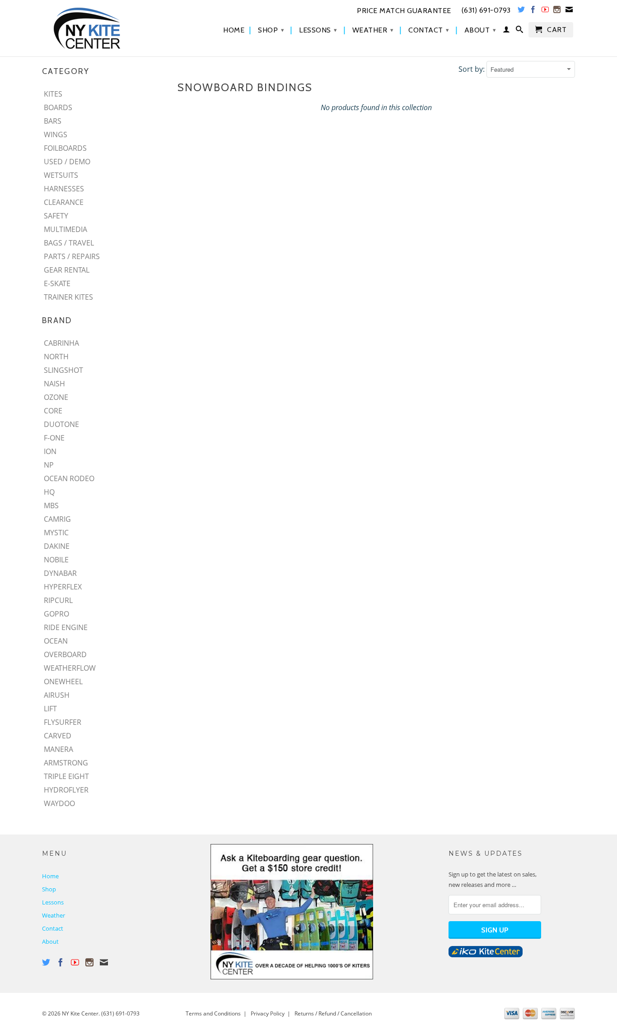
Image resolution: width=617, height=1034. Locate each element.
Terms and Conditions (213, 1013)
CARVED (57, 736)
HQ (49, 492)
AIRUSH (57, 695)
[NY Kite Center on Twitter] (521, 11)
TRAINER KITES (68, 297)
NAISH (54, 384)
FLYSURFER (62, 722)
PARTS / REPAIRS (72, 256)
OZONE (56, 397)
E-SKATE (57, 283)
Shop (271, 30)
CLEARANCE (64, 202)
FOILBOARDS (65, 148)
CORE (53, 411)
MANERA (58, 749)
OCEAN (56, 641)
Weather (373, 30)
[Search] (520, 31)
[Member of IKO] (486, 955)
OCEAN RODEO (69, 478)
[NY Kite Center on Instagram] (557, 11)
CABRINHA (61, 343)
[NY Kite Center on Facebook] (533, 11)
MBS (51, 505)
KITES (53, 94)
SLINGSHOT (63, 370)
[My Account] (506, 31)
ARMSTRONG (66, 763)
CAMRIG (57, 519)
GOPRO (56, 614)
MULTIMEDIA (65, 229)
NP (49, 465)
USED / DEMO (67, 162)
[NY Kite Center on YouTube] (545, 11)
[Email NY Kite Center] (569, 11)
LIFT (50, 709)
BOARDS (58, 107)
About (480, 30)
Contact (428, 30)
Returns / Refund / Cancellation (333, 1013)
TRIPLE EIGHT (66, 776)
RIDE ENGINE (66, 627)
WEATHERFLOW (70, 668)
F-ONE (54, 438)
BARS (52, 121)
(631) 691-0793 (120, 1013)
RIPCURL (58, 600)
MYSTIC (56, 533)
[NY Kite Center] (105, 28)
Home (233, 30)
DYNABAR (60, 573)
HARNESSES (64, 189)
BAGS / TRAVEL (69, 243)
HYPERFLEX (63, 587)
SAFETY (56, 216)
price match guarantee (404, 11)
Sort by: (472, 69)
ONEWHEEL (63, 681)
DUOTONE (61, 424)
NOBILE (56, 560)
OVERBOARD (65, 654)
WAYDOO (59, 803)
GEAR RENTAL (66, 270)
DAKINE (57, 546)
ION (50, 451)
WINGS (55, 134)
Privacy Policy (268, 1013)
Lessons (318, 30)
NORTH (56, 356)
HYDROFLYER (66, 790)
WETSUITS (61, 175)
